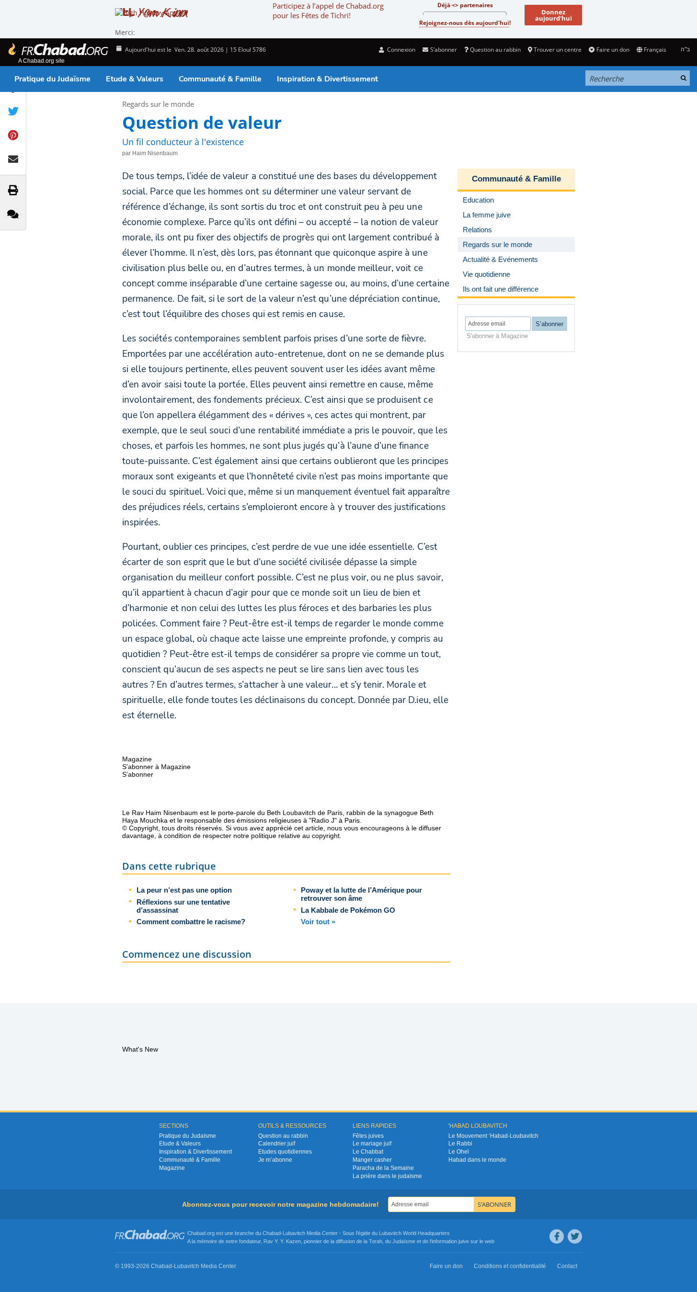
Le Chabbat (368, 1151)
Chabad (272, 1233)
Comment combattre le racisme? (191, 922)
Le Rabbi (460, 1143)
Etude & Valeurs (134, 79)
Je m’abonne (275, 1159)
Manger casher (372, 1159)
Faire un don (612, 49)
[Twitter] (575, 1236)
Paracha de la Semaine (383, 1168)
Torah (375, 1241)
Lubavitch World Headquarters (414, 1233)
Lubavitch (294, 1233)
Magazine (172, 1168)
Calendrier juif (276, 1143)
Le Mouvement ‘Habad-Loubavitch (493, 1136)
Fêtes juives (368, 1136)
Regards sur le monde (158, 104)
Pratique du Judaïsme (52, 79)
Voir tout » (318, 922)
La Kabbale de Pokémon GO (348, 910)
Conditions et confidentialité (510, 1266)
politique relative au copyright (295, 835)
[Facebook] (556, 1236)
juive (463, 1241)
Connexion (400, 49)
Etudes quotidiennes (285, 1151)
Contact (567, 1266)
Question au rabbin (495, 49)
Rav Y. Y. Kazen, (282, 1241)
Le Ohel (458, 1151)
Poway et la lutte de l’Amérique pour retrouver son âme (361, 894)
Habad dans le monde (477, 1159)
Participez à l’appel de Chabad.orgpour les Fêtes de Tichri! (328, 10)
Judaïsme (403, 1241)
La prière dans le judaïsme (387, 1176)
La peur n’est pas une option (184, 890)
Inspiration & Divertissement (327, 79)
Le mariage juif (372, 1143)
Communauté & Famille (220, 79)
